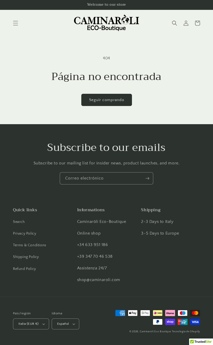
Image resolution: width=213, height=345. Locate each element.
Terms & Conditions (29, 245)
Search (19, 222)
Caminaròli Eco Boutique (155, 331)
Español (63, 324)
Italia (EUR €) (28, 324)
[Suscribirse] (147, 178)
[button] (15, 23)
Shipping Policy (26, 257)
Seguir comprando (106, 100)
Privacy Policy (24, 233)
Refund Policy (24, 269)
